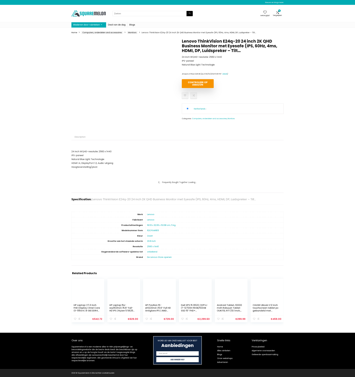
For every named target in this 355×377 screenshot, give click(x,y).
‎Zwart (150, 235)
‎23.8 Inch (151, 241)
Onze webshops (225, 358)
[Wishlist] (265, 12)
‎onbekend (152, 251)
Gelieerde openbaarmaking (265, 354)
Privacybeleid (258, 346)
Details (224, 74)
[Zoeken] (190, 13)
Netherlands (200, 108)
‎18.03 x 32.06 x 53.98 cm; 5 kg (161, 225)
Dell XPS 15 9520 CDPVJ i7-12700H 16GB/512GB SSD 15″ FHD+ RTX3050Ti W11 (194, 309)
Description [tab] (80, 136)
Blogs (132, 24)
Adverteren (222, 362)
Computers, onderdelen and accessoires (102, 32)
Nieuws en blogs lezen (274, 2)
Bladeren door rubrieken (86, 24)
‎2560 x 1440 (153, 246)
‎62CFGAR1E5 (153, 230)
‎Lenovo (150, 214)
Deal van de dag (116, 24)
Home (74, 32)
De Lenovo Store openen (159, 257)
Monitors (132, 32)
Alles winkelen (223, 350)
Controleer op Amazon (198, 83)
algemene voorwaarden (263, 350)
